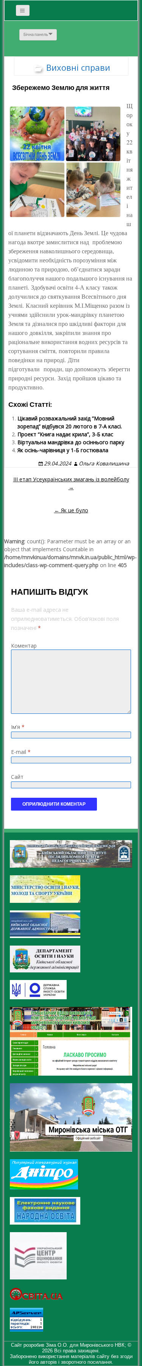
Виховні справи (78, 67)
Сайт (17, 776)
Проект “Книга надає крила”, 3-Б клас (65, 434)
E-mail (21, 751)
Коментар (24, 645)
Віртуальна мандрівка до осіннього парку (70, 442)
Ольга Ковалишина (104, 463)
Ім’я (18, 726)
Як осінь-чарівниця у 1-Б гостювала (62, 450)
